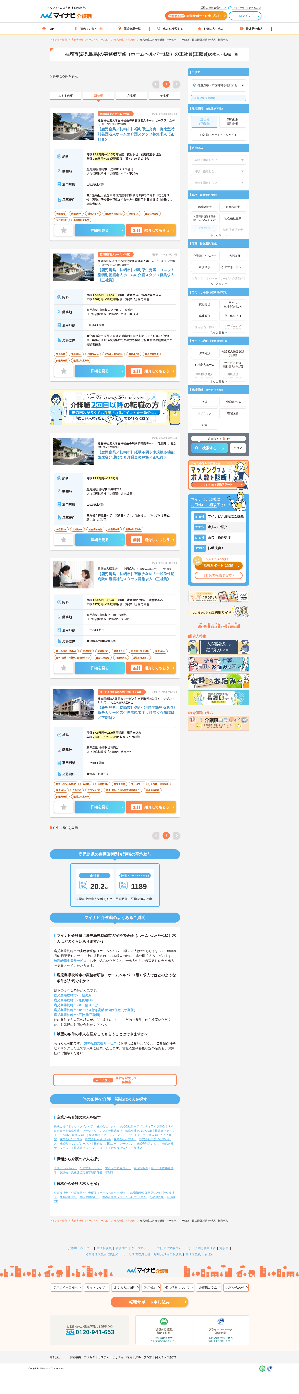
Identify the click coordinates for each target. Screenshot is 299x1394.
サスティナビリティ (111, 1357)
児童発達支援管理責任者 (86, 1172)
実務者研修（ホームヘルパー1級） (124, 1197)
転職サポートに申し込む (194, 15)
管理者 (109, 1172)
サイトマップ (96, 1287)
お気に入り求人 (214, 28)
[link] (65, 96)
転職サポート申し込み (149, 1302)
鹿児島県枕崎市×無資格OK (73, 1000)
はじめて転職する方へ (218, 575)
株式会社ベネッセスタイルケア (74, 1126)
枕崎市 (206, 97)
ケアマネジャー (142, 1248)
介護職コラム (208, 1287)
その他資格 (157, 1197)
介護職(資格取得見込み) (145, 1192)
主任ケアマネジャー (118, 1168)
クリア (238, 447)
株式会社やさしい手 (98, 1139)
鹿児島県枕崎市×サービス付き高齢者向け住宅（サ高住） (95, 1010)
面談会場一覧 (132, 28)
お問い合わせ (235, 1287)
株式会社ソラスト (71, 1139)
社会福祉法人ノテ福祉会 (126, 1147)
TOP (51, 28)
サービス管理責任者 (136, 1254)
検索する (209, 448)
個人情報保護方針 (166, 1357)
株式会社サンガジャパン (75, 1143)
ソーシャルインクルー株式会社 (102, 1130)
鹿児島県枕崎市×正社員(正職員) (77, 1015)
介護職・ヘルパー (65, 1168)
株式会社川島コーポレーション (114, 1143)
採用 (129, 1357)
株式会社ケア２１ (125, 1139)
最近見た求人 (254, 28)
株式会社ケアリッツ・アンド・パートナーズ (117, 1135)
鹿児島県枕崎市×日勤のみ (73, 995)
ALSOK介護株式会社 (73, 1135)
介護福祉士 (61, 1192)
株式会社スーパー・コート (91, 1147)
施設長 (64, 1172)
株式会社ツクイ (107, 1126)
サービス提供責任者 (202, 1248)
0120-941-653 (95, 1332)
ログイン (245, 15)
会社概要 (75, 1357)
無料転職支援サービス (70, 960)
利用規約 (150, 1287)
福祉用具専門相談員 (168, 1254)
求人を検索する (173, 28)
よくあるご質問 (124, 1287)
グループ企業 (143, 1357)
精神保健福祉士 (89, 1197)
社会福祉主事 (68, 1197)
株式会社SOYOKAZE (138, 1130)
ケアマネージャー (91, 1168)
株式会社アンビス (147, 1143)
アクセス (89, 1357)
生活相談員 (141, 1168)
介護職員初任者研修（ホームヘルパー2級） (99, 1192)
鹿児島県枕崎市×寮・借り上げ (76, 1005)
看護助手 (122, 1248)
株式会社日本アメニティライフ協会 (142, 1126)
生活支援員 (193, 1254)
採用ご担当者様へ (65, 1287)
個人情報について (177, 1287)
